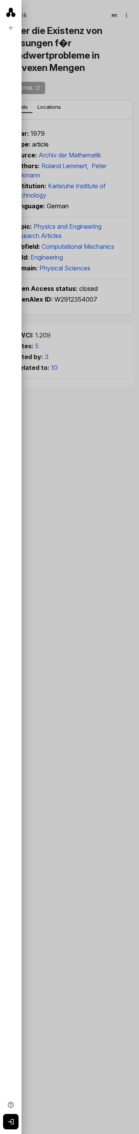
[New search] (11, 28)
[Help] (11, 1104)
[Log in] (11, 1121)
